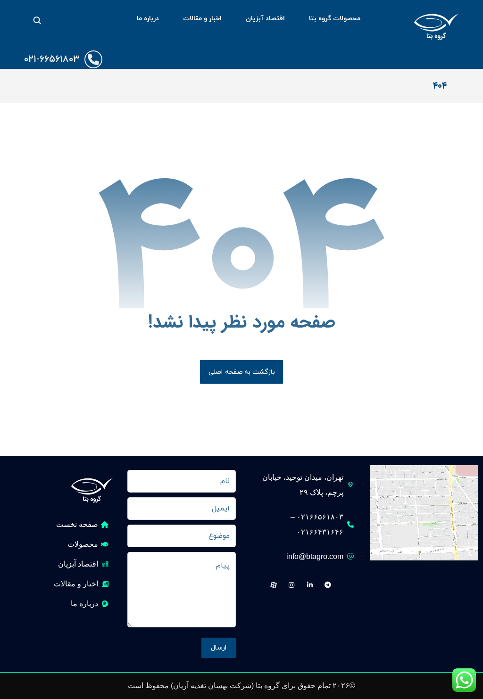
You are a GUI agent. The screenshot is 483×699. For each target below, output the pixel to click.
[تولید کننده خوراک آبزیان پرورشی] (436, 22)
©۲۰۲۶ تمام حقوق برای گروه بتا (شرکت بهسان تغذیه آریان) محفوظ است (241, 686)
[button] (37, 20)
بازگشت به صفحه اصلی (241, 372)
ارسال (218, 647)
